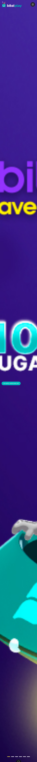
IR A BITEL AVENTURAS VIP (11, 383)
